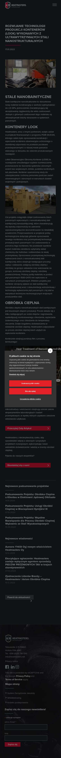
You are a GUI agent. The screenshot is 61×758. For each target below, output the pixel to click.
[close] (50, 350)
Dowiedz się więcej (17, 374)
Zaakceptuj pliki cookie (30, 383)
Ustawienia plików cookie (30, 399)
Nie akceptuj (30, 391)
